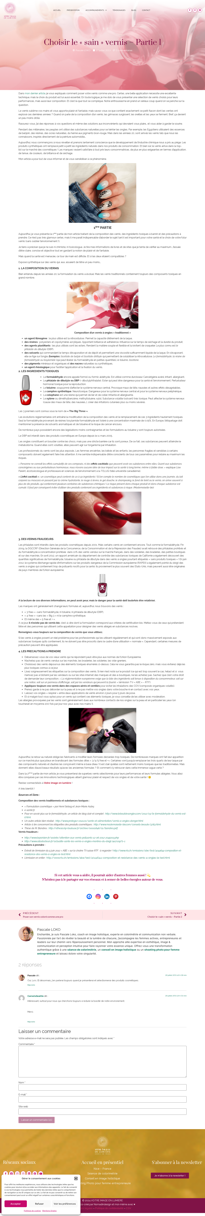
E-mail (22, 1094)
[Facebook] (89, 896)
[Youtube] (40, 1173)
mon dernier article (35, 93)
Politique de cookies (32, 1211)
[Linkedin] (200, 10)
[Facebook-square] (11, 1173)
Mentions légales (49, 1211)
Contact (146, 10)
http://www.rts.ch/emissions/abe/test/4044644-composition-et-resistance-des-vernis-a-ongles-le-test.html (108, 857)
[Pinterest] (116, 896)
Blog (133, 10)
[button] (75, 1178)
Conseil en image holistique (102, 1178)
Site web (23, 1106)
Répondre (31, 985)
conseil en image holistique (118, 949)
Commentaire (26, 1044)
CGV (128, 1208)
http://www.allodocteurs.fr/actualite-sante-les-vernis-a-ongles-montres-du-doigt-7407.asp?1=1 (74, 841)
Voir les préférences (65, 1203)
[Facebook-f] (190, 10)
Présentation (73, 10)
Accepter (16, 1203)
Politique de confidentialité (109, 1208)
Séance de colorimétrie (102, 1173)
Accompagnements (95, 10)
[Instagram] (195, 10)
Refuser (39, 1203)
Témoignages (119, 10)
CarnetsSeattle (35, 996)
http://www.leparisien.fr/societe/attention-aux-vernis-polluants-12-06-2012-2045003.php (71, 837)
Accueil (57, 10)
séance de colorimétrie (81, 949)
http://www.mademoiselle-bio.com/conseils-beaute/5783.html (127, 824)
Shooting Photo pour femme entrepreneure (102, 1183)
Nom (21, 1082)
